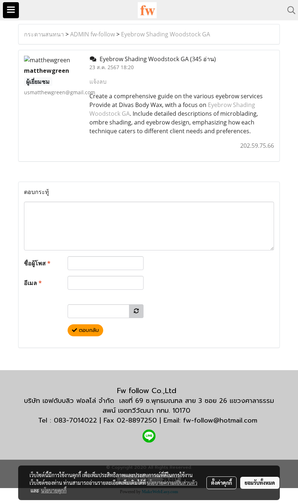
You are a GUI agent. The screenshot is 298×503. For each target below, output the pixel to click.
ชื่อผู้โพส (37, 263)
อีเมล (33, 283)
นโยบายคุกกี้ (54, 490)
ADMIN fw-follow (92, 34)
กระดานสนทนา (44, 34)
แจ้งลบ (97, 82)
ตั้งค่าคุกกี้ (221, 482)
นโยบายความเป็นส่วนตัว (172, 482)
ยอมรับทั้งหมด (260, 482)
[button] (289, 10)
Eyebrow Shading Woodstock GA (165, 34)
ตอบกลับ (88, 330)
